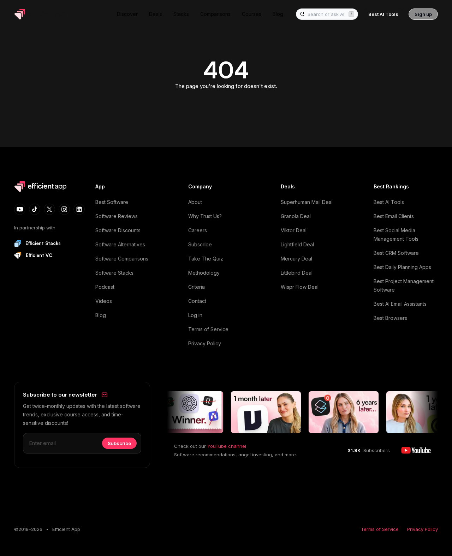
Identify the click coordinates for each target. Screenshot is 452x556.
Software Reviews (116, 216)
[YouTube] (19, 209)
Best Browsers (390, 318)
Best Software (111, 202)
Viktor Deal (294, 230)
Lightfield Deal (297, 244)
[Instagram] (64, 209)
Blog (100, 315)
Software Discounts (118, 230)
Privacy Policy (204, 343)
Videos (103, 301)
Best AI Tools (389, 202)
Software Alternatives (120, 244)
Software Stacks (114, 273)
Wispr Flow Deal (300, 287)
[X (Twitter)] (49, 209)
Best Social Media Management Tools (396, 234)
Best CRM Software (396, 253)
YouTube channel (226, 446)
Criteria (196, 287)
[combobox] (327, 14)
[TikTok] (34, 209)
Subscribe (200, 244)
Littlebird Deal (297, 273)
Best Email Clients (394, 216)
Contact (197, 301)
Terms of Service (208, 329)
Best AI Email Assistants (400, 304)
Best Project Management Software (404, 285)
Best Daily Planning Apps (402, 267)
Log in (195, 315)
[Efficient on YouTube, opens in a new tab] (416, 450)
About (195, 202)
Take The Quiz (205, 259)
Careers (197, 230)
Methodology (204, 273)
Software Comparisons (121, 259)
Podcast (104, 287)
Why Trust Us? (205, 216)
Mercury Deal (296, 259)
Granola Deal (296, 216)
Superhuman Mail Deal (307, 202)
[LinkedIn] (79, 209)
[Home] (41, 14)
